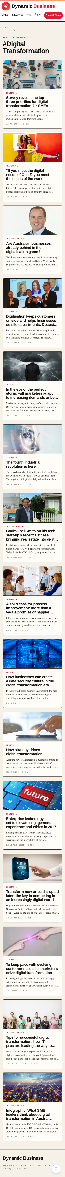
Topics (32, 15)
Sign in (38, 14)
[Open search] (56, 1169)
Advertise (18, 15)
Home (5, 27)
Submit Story (53, 15)
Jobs (5, 15)
